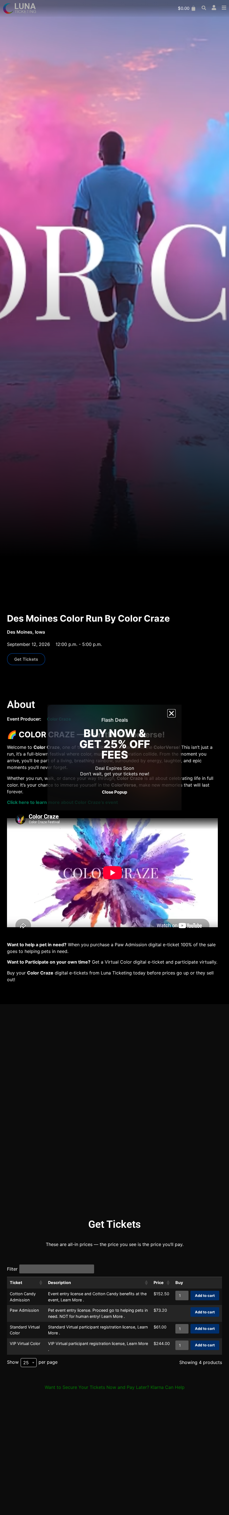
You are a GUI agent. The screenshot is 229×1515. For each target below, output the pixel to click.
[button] (171, 713)
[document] (114, 757)
